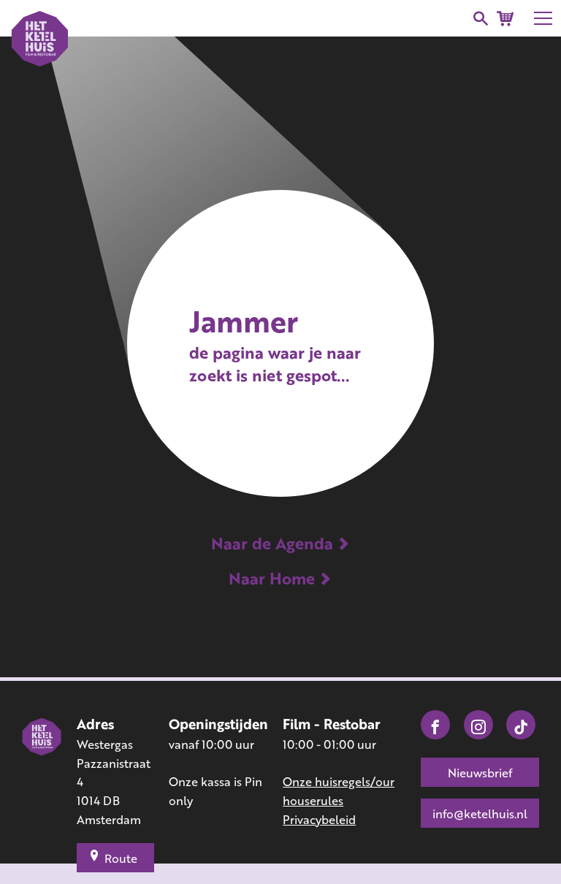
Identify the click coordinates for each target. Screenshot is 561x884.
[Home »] (42, 772)
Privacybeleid (319, 819)
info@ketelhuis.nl (479, 813)
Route (120, 858)
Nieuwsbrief (480, 772)
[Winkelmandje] (505, 18)
